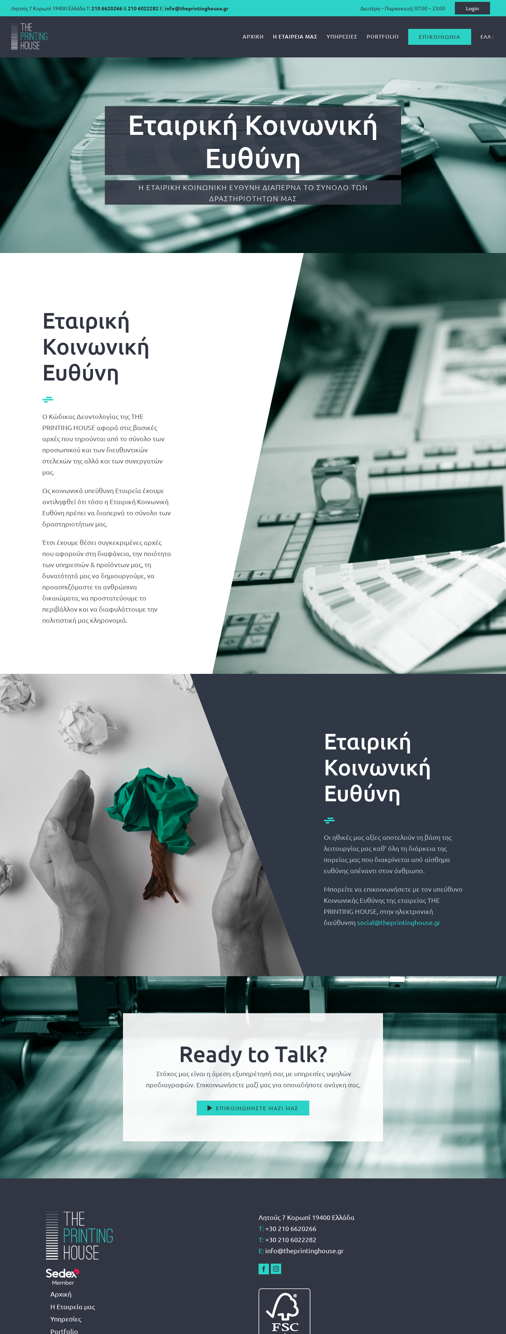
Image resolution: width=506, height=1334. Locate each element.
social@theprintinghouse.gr (398, 922)
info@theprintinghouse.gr (197, 8)
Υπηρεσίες (65, 1319)
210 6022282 (143, 8)
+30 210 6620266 (290, 1228)
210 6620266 (106, 8)
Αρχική (60, 1294)
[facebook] (264, 1269)
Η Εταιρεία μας (72, 1306)
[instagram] (276, 1269)
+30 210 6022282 (290, 1239)
